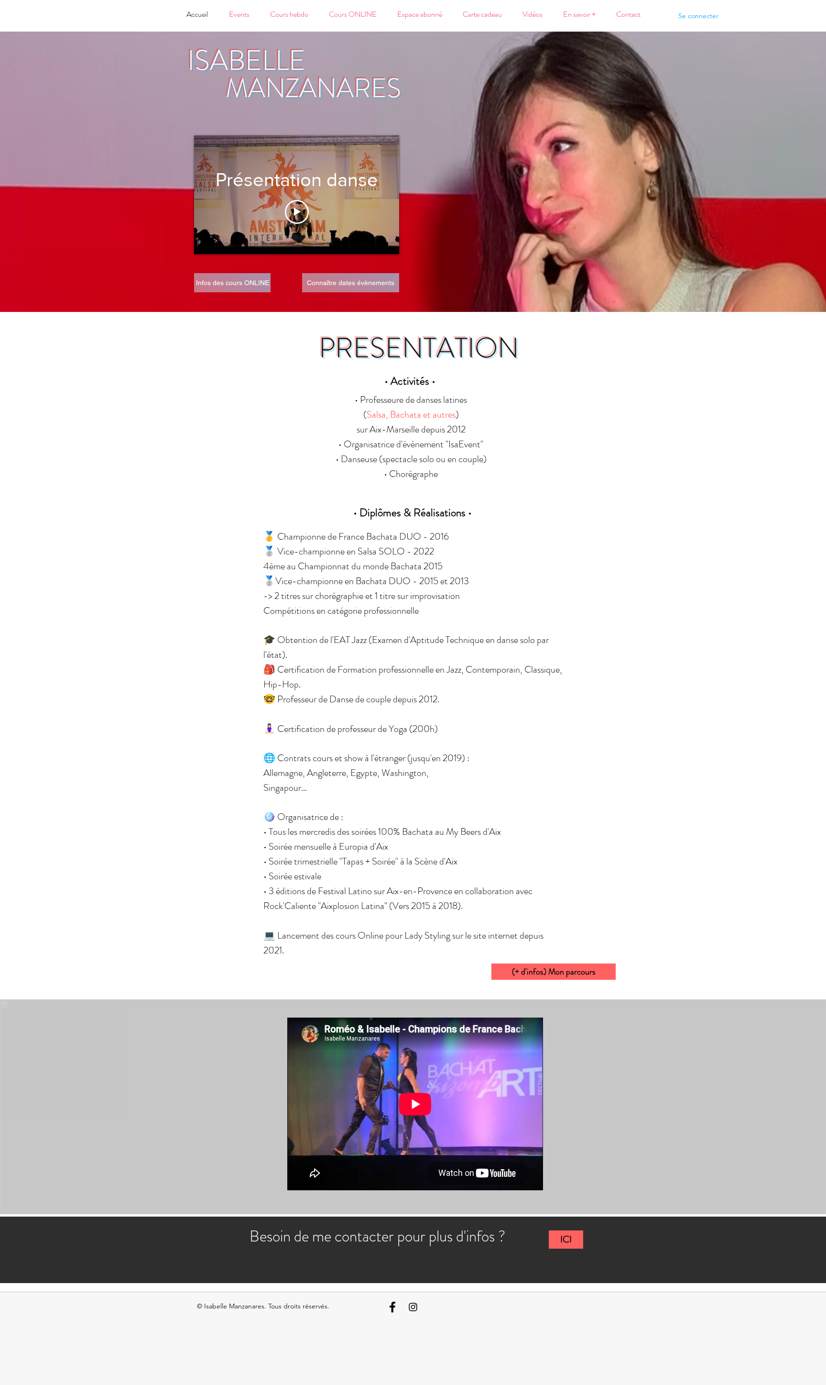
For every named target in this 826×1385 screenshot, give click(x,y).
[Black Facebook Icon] (392, 1307)
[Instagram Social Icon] (413, 1307)
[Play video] (297, 212)
